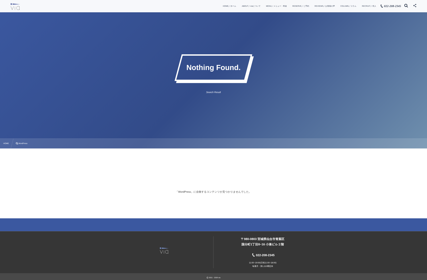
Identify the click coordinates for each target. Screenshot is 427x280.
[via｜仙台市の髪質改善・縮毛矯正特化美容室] (15, 6)
